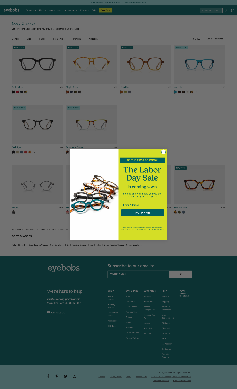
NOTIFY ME (142, 213)
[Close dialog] (163, 152)
